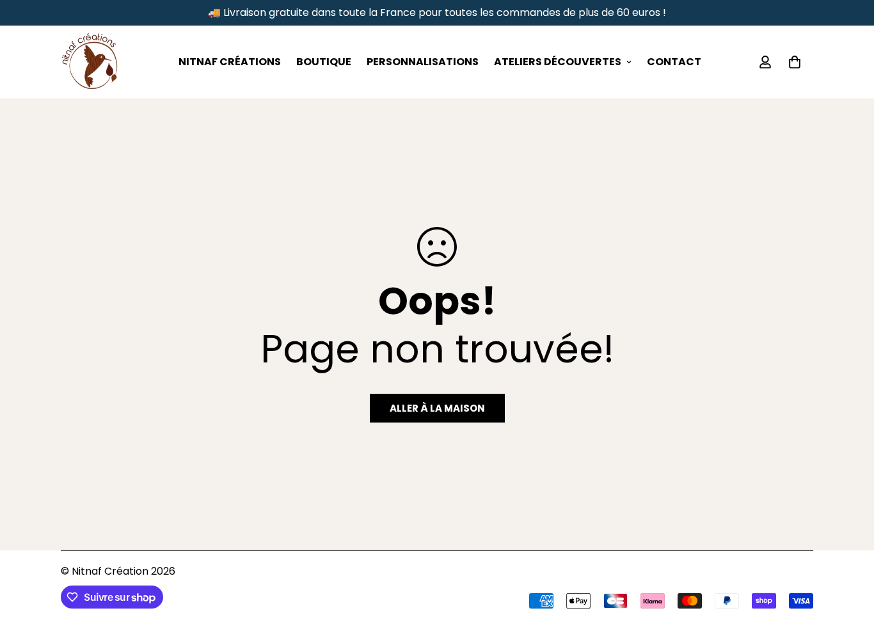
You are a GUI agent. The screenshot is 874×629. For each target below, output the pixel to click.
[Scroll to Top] (849, 559)
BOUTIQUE (323, 61)
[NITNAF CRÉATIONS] (89, 62)
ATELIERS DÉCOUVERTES (557, 61)
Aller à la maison (437, 408)
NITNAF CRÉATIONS (230, 61)
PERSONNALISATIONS (423, 61)
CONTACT (674, 61)
